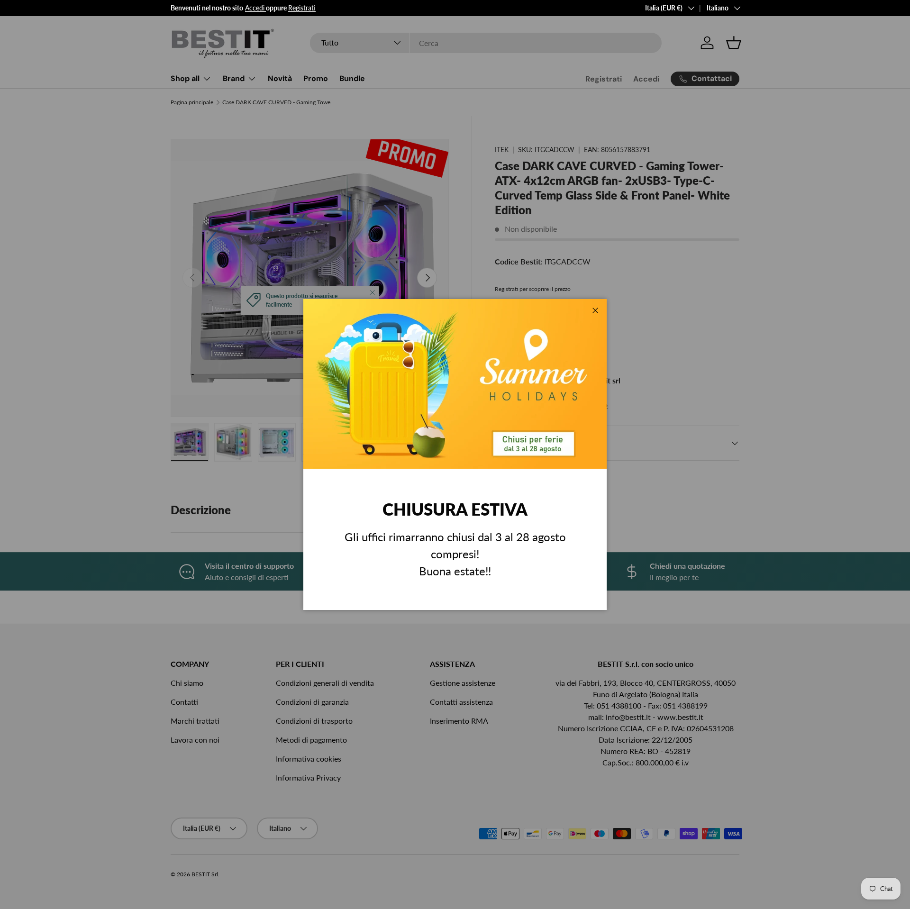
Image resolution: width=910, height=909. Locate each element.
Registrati (302, 8)
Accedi (254, 8)
